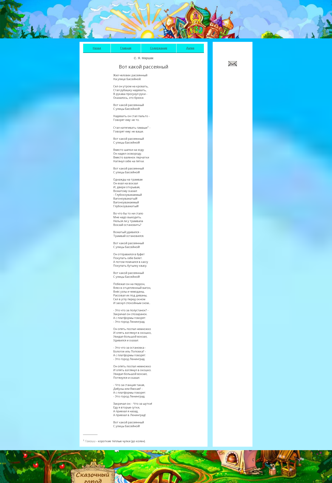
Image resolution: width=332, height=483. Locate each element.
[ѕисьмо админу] (232, 65)
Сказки (9, 463)
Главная (125, 48)
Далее (190, 48)
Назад (97, 48)
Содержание (158, 48)
